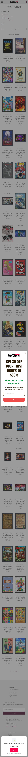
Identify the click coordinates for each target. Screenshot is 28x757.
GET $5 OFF (14, 399)
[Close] (25, 353)
